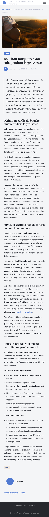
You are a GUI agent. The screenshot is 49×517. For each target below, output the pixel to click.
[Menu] (44, 2)
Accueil (5, 9)
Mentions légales (20, 506)
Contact (32, 506)
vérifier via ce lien (24, 312)
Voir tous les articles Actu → (15, 493)
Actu (10, 9)
